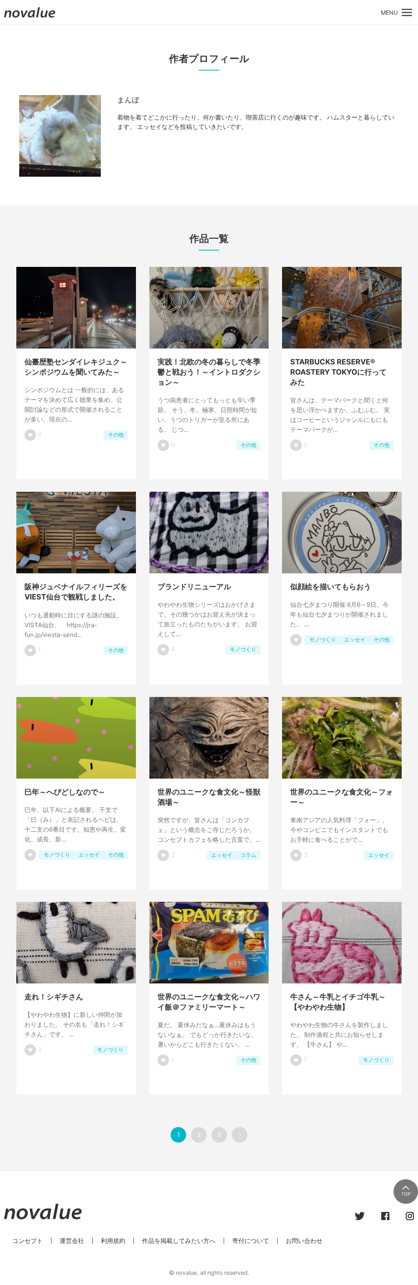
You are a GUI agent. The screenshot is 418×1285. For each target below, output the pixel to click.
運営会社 (72, 1241)
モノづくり (243, 649)
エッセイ (354, 640)
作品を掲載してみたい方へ (179, 1241)
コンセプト (27, 1241)
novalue (30, 17)
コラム (248, 855)
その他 (116, 435)
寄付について (250, 1241)
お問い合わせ (304, 1241)
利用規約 (113, 1241)
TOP (406, 1194)
